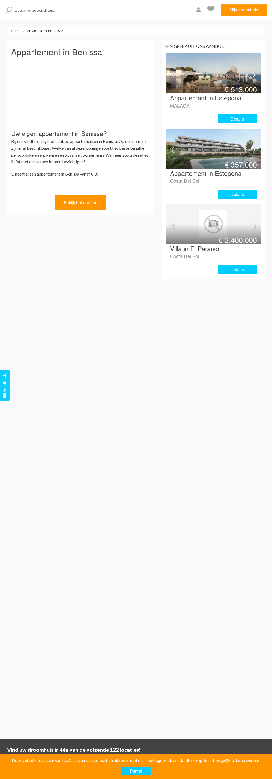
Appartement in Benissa (45, 30)
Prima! (136, 771)
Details (237, 119)
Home (15, 30)
